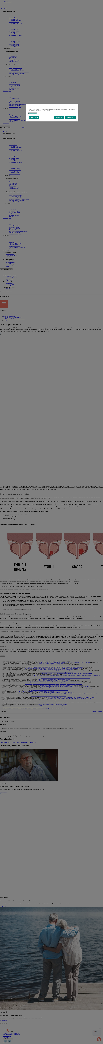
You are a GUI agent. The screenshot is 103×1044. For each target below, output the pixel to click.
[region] (52, 112)
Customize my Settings (34, 117)
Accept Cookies (70, 117)
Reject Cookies (59, 117)
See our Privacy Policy (33, 113)
